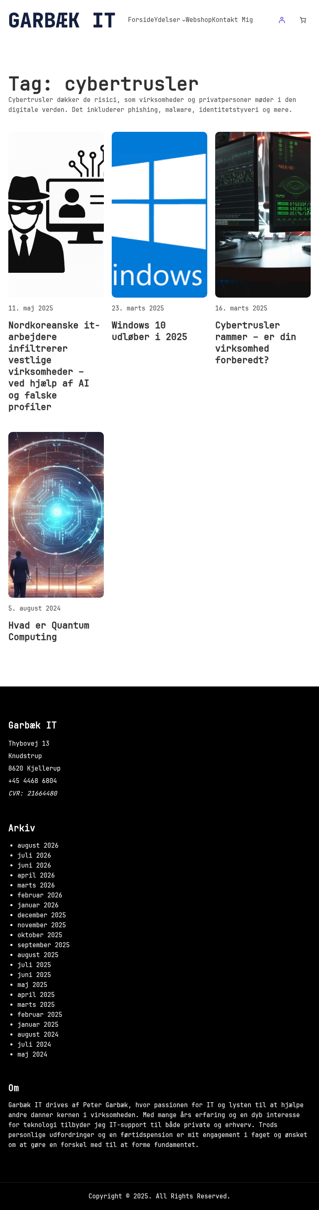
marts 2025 (36, 1005)
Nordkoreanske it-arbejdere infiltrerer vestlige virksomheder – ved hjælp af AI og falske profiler (54, 365)
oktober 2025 (39, 935)
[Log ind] (282, 20)
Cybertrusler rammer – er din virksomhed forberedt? (255, 342)
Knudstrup (25, 756)
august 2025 (38, 955)
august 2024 (38, 1035)
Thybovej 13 (28, 744)
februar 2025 (39, 1015)
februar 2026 (39, 895)
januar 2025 (38, 1025)
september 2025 (43, 945)
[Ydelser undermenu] (184, 20)
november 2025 (41, 925)
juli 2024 (34, 1044)
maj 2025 (32, 985)
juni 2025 (34, 975)
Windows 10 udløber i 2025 (149, 330)
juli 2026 (34, 855)
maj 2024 (32, 1054)
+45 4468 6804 (32, 781)
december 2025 (41, 915)
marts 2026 (36, 885)
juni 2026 (34, 865)
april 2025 (36, 995)
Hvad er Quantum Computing (48, 631)
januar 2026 (38, 905)
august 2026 (38, 845)
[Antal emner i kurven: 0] (303, 20)
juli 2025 (34, 965)
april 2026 (36, 875)
